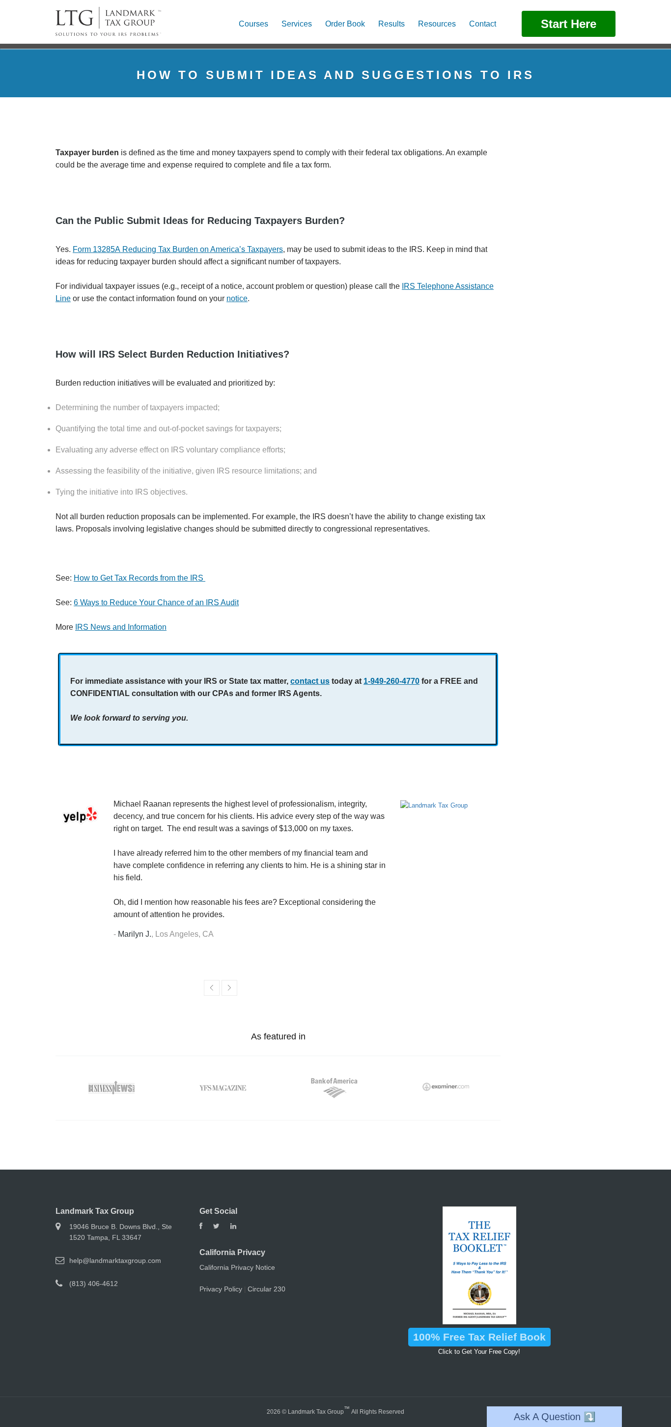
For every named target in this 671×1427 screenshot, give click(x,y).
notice (237, 298)
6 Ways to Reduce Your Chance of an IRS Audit (156, 602)
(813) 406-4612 (93, 1283)
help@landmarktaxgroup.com (115, 1260)
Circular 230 (266, 1289)
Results (391, 24)
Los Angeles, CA (184, 934)
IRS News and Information (121, 627)
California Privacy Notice (237, 1267)
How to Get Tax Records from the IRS (139, 578)
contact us (310, 681)
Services (296, 24)
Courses (253, 24)
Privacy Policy (220, 1289)
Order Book (345, 24)
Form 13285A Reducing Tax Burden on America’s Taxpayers (178, 249)
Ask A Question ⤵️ (554, 1416)
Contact (482, 24)
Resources (437, 24)
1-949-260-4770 (391, 681)
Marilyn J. (134, 934)
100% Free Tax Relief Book (479, 1337)
